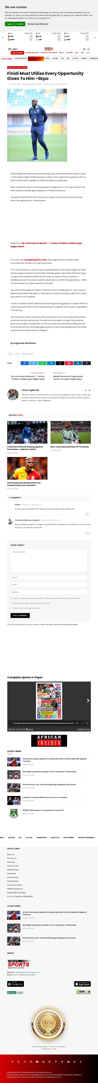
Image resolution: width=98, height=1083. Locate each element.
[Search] (84, 49)
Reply (87, 514)
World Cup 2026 (49, 52)
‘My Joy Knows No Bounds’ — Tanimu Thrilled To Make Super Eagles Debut (28, 377)
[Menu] (12, 49)
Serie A (84, 58)
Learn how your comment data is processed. (59, 624)
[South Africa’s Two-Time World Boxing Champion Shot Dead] (13, 787)
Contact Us (12, 858)
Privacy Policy (12, 877)
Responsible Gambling (16, 892)
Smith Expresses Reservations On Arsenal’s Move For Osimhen (24, 484)
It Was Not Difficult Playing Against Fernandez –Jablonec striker (25, 448)
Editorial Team (13, 870)
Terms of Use (12, 866)
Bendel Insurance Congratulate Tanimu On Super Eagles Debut (68, 377)
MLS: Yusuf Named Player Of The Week (70, 447)
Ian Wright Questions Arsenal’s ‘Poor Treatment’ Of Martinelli (49, 771)
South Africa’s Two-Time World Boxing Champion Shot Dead (49, 784)
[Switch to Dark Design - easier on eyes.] (88, 49)
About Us (11, 854)
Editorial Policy (13, 881)
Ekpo (10, 354)
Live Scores (17, 53)
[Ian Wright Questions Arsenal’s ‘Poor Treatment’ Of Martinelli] (13, 774)
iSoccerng (68, 837)
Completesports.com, (35, 259)
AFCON (69, 52)
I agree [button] (10, 24)
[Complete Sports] (49, 49)
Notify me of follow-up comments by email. (31, 603)
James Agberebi (30, 390)
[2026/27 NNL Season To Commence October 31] (13, 813)
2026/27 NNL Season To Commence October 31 (43, 810)
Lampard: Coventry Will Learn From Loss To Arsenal (45, 797)
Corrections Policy (14, 885)
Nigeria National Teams (17, 67)
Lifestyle (55, 837)
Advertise (11, 862)
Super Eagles (32, 52)
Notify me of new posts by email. (27, 608)
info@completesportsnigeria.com (27, 972)
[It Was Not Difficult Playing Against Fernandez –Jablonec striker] (27, 432)
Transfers (41, 837)
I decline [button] (20, 24)
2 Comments (50, 84)
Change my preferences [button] (37, 24)
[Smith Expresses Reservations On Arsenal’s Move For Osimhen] (27, 468)
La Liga (90, 52)
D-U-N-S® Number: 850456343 (20, 896)
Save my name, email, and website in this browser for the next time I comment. (46, 598)
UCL (77, 52)
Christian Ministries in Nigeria (27, 520)
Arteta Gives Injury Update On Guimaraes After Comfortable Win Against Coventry (55, 760)
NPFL (61, 52)
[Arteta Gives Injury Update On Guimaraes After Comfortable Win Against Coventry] (13, 761)
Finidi (17, 354)
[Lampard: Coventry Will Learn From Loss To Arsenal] (13, 800)
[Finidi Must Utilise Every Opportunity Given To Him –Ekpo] (37, 161)
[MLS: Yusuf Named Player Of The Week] (71, 432)
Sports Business (86, 837)
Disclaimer (11, 873)
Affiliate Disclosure (15, 889)
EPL (82, 52)
